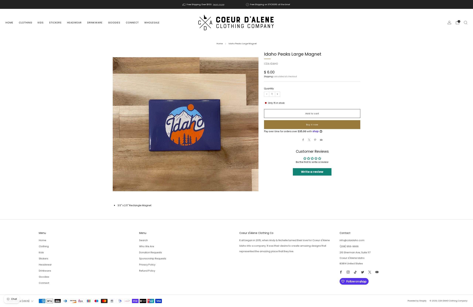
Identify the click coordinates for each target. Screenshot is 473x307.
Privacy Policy (147, 264)
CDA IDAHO (271, 64)
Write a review (312, 172)
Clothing (25, 22)
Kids (41, 22)
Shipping (268, 76)
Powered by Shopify (417, 300)
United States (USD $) (18, 301)
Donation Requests (150, 252)
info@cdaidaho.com (352, 240)
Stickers (55, 22)
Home (9, 22)
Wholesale (152, 22)
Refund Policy (147, 270)
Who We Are (146, 246)
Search (143, 240)
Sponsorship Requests (152, 258)
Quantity (269, 88)
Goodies (114, 22)
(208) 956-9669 (349, 246)
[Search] (465, 22)
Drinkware (95, 22)
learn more (218, 4)
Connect (132, 22)
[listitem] (203, 4)
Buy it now (312, 124)
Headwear (74, 22)
